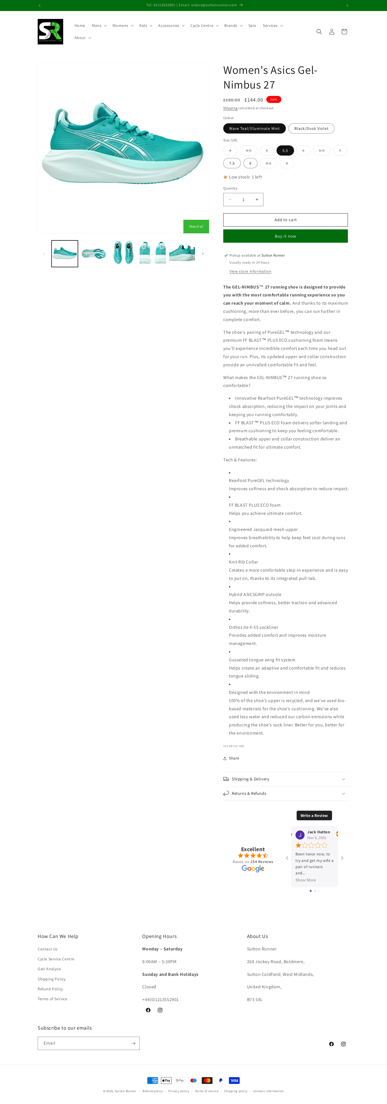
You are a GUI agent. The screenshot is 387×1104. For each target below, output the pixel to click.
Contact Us (48, 949)
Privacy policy (178, 1091)
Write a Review (314, 815)
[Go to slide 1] (311, 891)
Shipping (230, 108)
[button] (99, 25)
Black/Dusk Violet (311, 128)
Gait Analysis (49, 969)
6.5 (325, 152)
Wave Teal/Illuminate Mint (254, 128)
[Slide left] (44, 254)
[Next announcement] (347, 5)
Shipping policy (236, 1091)
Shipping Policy (52, 979)
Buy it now (285, 236)
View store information (250, 271)
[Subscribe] (133, 1043)
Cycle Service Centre (56, 959)
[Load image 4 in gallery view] (152, 253)
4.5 (252, 152)
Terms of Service (52, 999)
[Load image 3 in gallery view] (123, 253)
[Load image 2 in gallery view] (94, 253)
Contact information (268, 1091)
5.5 (285, 150)
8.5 (271, 164)
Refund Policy (50, 988)
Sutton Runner (125, 1091)
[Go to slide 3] (319, 890)
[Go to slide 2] (315, 891)
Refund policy (153, 1091)
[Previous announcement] (39, 5)
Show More (305, 880)
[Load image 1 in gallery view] (65, 253)
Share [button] (234, 758)
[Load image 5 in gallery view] (182, 253)
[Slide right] (203, 254)
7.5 (232, 163)
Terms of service (207, 1091)
